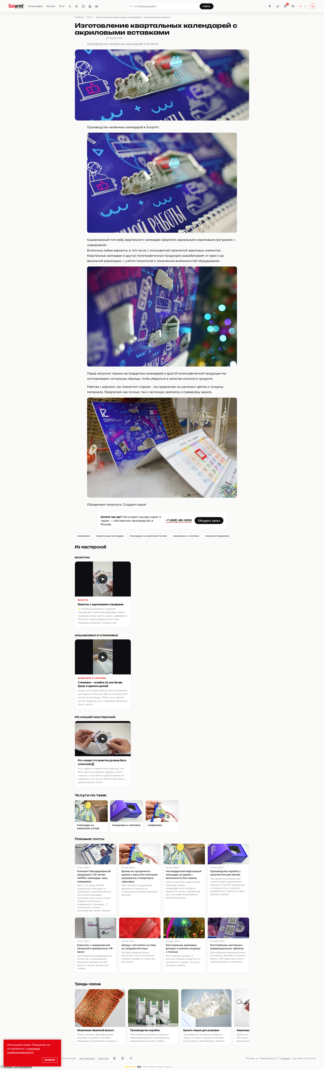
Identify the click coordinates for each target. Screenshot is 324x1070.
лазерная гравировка (217, 535)
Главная (79, 17)
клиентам (103, 1058)
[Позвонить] (312, 6)
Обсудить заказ (209, 520)
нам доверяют (87, 1058)
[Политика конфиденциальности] (131, 1058)
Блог (62, 6)
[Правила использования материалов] (122, 1058)
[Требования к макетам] (83, 6)
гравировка (83, 535)
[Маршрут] (270, 6)
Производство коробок (145, 1030)
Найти (206, 6)
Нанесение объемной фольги (95, 1030)
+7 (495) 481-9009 (179, 520)
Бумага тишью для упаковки (201, 1030)
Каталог (51, 6)
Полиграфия (35, 6)
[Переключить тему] (303, 6)
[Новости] (89, 6)
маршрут (286, 1058)
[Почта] (293, 6)
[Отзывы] (76, 6)
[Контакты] (96, 6)
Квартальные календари (110, 535)
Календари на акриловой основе (148, 535)
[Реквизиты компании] (114, 1058)
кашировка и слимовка (186, 535)
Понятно (49, 1060)
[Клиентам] (70, 6)
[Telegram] (277, 6)
